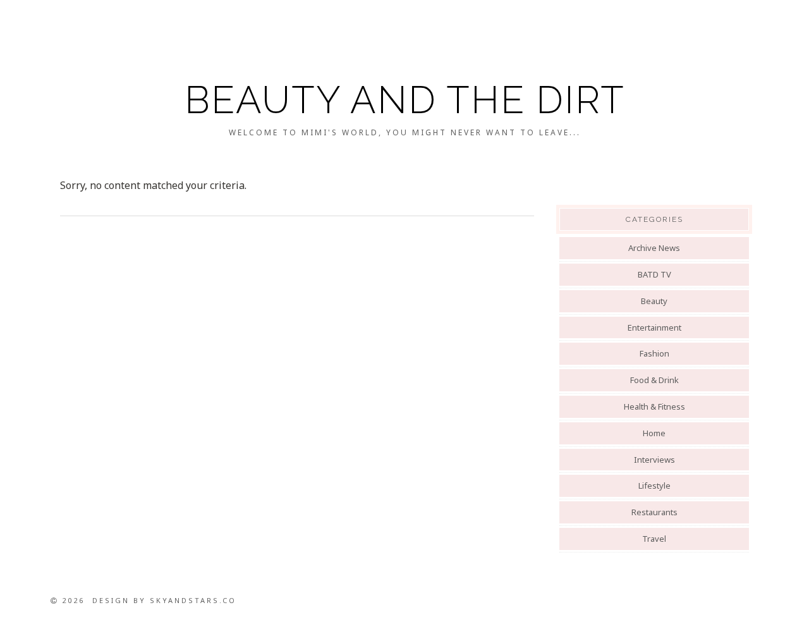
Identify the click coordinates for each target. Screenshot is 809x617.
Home (654, 433)
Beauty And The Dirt (405, 100)
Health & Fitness (654, 406)
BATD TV (654, 274)
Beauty (654, 301)
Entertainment (654, 327)
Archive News (654, 248)
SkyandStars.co (193, 600)
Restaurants (654, 512)
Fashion (654, 353)
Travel (654, 538)
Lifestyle (654, 485)
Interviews (654, 459)
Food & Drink (654, 380)
